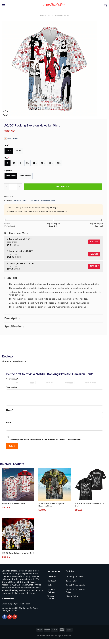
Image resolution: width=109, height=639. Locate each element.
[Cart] (105, 5)
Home (43, 16)
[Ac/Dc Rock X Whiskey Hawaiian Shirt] (91, 484)
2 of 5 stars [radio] (24, 382)
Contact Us (52, 581)
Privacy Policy (72, 596)
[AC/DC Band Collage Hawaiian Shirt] (18, 534)
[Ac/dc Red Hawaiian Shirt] (18, 484)
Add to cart (63, 187)
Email (9, 423)
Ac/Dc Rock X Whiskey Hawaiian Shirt (89, 505)
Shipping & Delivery (74, 577)
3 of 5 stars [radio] (40, 382)
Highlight (10, 278)
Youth (18, 151)
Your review (12, 387)
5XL (58, 163)
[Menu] (3, 5)
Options (8, 170)
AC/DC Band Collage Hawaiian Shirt (18, 553)
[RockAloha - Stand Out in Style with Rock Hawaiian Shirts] (54, 5)
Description (12, 318)
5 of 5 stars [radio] (79, 382)
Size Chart (12, 138)
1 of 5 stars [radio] (10, 382)
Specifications (14, 326)
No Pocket (11, 176)
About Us (51, 577)
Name (9, 410)
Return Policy (71, 581)
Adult (8, 151)
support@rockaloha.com (19, 604)
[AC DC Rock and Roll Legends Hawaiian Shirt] (54, 484)
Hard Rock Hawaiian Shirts (44, 200)
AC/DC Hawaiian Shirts (58, 16)
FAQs (49, 585)
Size (7, 158)
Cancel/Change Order (75, 585)
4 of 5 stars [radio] (59, 382)
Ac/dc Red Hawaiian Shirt (13, 504)
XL (27, 163)
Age (7, 145)
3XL (43, 163)
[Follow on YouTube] (14, 616)
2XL (35, 163)
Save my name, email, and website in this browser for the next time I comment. (46, 439)
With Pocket (25, 176)
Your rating (12, 379)
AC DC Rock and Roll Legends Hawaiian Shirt (51, 505)
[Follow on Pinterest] (9, 616)
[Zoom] (5, 113)
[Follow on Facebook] (4, 616)
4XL (51, 163)
